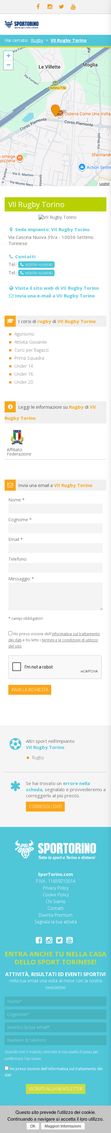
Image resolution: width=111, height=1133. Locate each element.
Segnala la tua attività (56, 922)
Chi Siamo (56, 901)
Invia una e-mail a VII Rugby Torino (55, 295)
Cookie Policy (56, 895)
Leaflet (104, 183)
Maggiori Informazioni (63, 1126)
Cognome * (20, 519)
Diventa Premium (55, 915)
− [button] (8, 65)
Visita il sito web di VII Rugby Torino (57, 288)
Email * (15, 539)
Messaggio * (21, 579)
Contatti (55, 908)
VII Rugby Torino (69, 40)
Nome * (16, 500)
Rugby (37, 40)
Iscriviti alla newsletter (55, 1089)
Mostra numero (37, 264)
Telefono (17, 559)
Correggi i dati (45, 806)
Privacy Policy (55, 888)
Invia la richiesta (29, 690)
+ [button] (8, 55)
